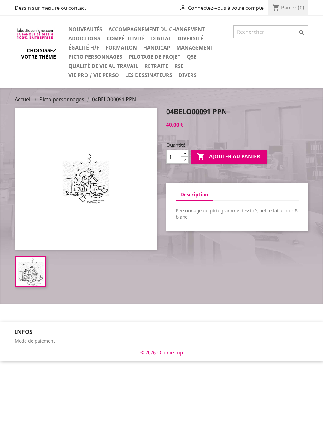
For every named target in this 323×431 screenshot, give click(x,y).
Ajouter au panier (228, 156)
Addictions (84, 38)
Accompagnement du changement (157, 29)
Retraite (156, 65)
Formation (121, 47)
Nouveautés (85, 29)
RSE (179, 65)
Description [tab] (194, 194)
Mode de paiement (35, 341)
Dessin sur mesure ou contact (50, 7)
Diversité (190, 38)
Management (194, 47)
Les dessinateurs (148, 75)
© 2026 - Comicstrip (161, 352)
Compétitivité (126, 38)
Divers (188, 75)
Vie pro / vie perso (93, 75)
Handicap (156, 47)
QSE (192, 56)
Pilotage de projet (154, 56)
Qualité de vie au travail (103, 65)
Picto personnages (95, 56)
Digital (161, 38)
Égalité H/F (83, 47)
